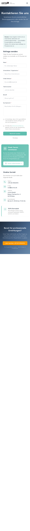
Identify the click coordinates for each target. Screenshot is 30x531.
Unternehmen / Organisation (11, 70)
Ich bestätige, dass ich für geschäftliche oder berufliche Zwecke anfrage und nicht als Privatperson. (15, 120)
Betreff (5, 94)
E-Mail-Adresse (7, 78)
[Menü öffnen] (27, 3)
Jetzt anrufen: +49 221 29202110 (15, 243)
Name (5, 62)
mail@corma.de (12, 187)
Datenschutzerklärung (17, 125)
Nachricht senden (15, 133)
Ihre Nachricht (7, 103)
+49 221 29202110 (13, 183)
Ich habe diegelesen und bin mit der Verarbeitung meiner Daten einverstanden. (14, 127)
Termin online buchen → (14, 163)
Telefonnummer (7, 86)
